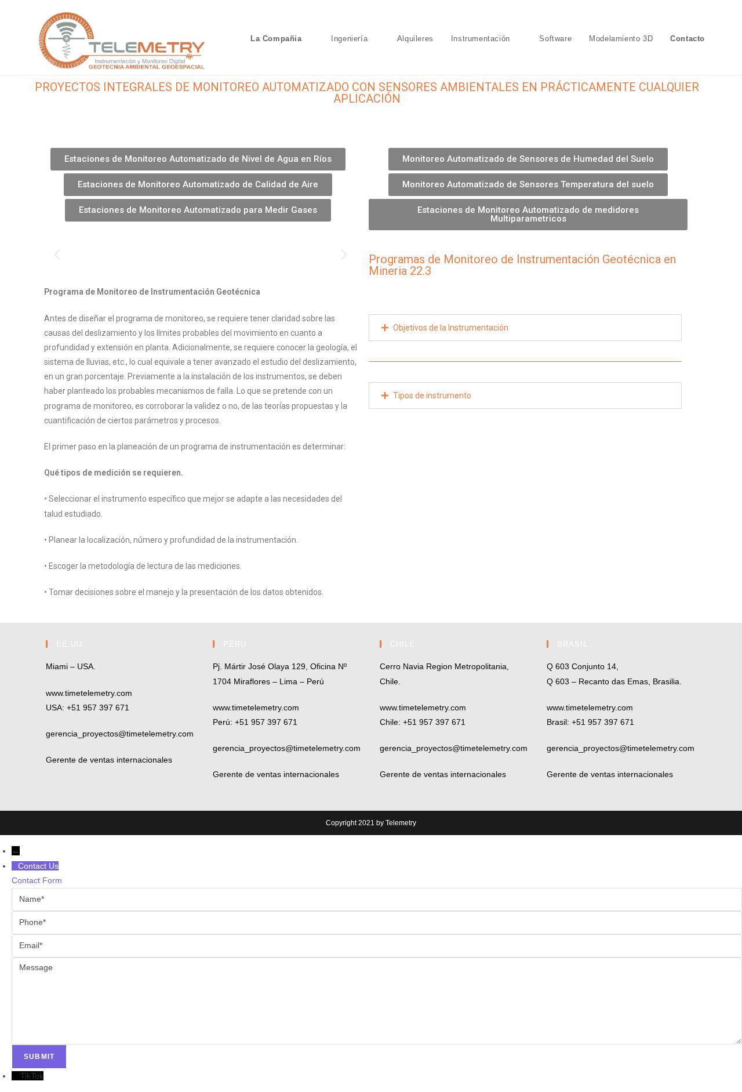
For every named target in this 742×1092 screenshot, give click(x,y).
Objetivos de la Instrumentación (450, 327)
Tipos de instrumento (432, 395)
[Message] (377, 1000)
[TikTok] (16, 1075)
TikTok (31, 1075)
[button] (57, 255)
